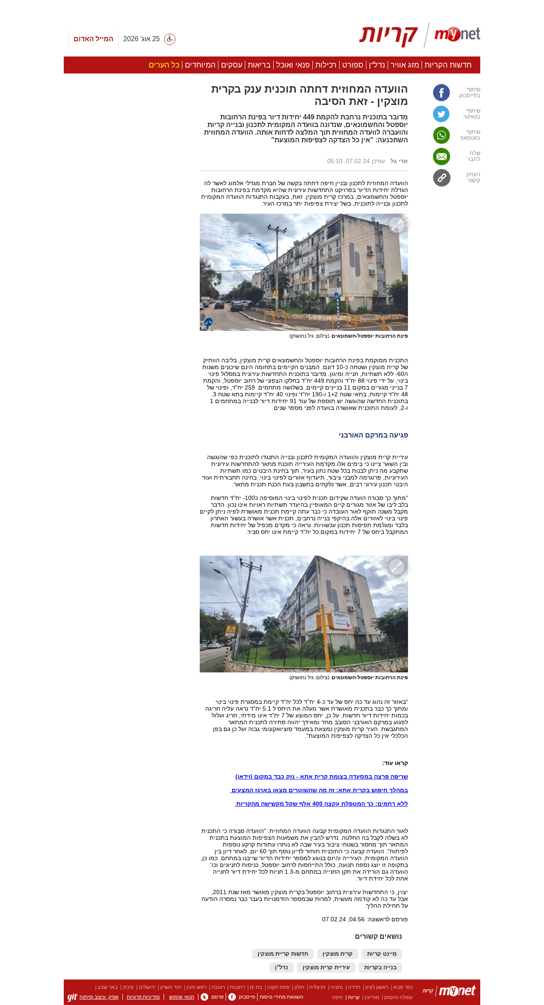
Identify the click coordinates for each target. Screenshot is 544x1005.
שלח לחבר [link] (473, 156)
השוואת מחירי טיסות (281, 997)
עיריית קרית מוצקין (326, 968)
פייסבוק (247, 997)
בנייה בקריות (380, 968)
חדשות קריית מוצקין (283, 954)
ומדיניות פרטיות (143, 997)
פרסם (217, 997)
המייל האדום (93, 38)
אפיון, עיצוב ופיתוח (99, 997)
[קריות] (419, 35)
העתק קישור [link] (473, 177)
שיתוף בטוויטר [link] (471, 114)
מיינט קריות (382, 954)
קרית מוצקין (338, 954)
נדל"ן (281, 968)
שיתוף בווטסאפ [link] (470, 135)
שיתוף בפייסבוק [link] (469, 93)
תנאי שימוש (181, 997)
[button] (127, 513)
